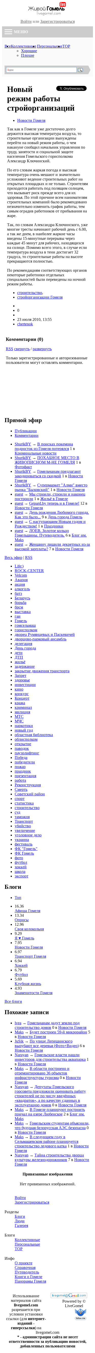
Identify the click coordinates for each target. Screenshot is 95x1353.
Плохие (27, 55)
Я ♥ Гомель (24, 938)
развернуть (42, 349)
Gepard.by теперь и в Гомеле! (54, 503)
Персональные (49, 46)
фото (19, 858)
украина (22, 839)
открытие (23, 744)
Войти (26, 21)
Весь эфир (13, 557)
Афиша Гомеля (27, 911)
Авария (21, 580)
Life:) (19, 566)
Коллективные (23, 46)
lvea (18, 1023)
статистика (24, 803)
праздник (23, 771)
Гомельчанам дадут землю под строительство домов (47, 1025)
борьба (20, 602)
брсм (19, 607)
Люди (20, 1221)
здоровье (22, 680)
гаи (18, 616)
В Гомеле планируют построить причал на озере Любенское (50, 1111)
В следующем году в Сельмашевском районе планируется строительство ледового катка (46, 1141)
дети (19, 653)
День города (25, 648)
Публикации (26, 431)
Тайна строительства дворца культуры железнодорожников (49, 1157)
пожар (20, 766)
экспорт (21, 876)
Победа (21, 757)
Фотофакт (23, 467)
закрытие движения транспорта (42, 671)
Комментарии (27, 435)
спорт (20, 798)
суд (17, 812)
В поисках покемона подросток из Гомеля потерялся (44, 446)
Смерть (21, 789)
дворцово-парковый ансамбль (40, 639)
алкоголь (22, 589)
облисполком (26, 739)
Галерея (21, 1225)
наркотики (24, 725)
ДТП (19, 657)
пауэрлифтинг (27, 753)
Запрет (20, 675)
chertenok (25, 324)
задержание (25, 666)
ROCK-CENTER (29, 570)
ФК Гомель (24, 853)
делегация (23, 643)
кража (20, 703)
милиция (22, 712)
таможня (22, 817)
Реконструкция (28, 785)
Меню (20, 32)
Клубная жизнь (28, 984)
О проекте (23, 1263)
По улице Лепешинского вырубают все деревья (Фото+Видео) (47, 1043)
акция (20, 584)
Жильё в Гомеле (54, 499)
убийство (23, 826)
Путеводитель (27, 1272)
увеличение (25, 830)
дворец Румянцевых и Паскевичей (45, 634)
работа (20, 780)
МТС (19, 716)
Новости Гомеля (31, 120)
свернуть (22, 349)
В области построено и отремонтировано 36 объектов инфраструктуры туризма (42, 1073)
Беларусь (22, 598)
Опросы (22, 920)
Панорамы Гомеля (30, 1281)
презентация (25, 776)
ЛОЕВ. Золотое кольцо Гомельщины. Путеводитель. (42, 532)
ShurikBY (23, 444)
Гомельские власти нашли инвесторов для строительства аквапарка (50, 1057)
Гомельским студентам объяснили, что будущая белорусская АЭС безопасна (52, 1125)
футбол (21, 862)
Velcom (21, 575)
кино (19, 689)
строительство (29, 292)
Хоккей (21, 965)
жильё (20, 662)
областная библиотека (34, 735)
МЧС (19, 721)
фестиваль (23, 844)
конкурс (22, 694)
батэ (18, 593)
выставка (23, 612)
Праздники (53, 526)
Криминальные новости (35, 453)
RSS (9, 349)
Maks (19, 1032)
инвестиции (25, 684)
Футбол (21, 974)
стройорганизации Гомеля (40, 297)
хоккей (21, 867)
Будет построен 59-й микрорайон (58, 1032)
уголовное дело (28, 835)
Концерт (22, 698)
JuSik (19, 1041)
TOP (66, 46)
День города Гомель (65, 517)
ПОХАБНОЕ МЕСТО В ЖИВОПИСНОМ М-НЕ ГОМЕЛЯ (47, 460)
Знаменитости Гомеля (33, 993)
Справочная (25, 1267)
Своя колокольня (29, 929)
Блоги (20, 1216)
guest (19, 494)
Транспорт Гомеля (30, 956)
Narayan (21, 1055)
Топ (18, 897)
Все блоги (13, 1001)
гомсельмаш (25, 625)
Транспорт (24, 821)
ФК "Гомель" (26, 849)
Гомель (21, 621)
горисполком (26, 630)
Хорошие (29, 51)
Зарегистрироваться (57, 21)
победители (25, 762)
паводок (22, 748)
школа (20, 871)
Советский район (30, 794)
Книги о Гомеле (28, 1276)
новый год (24, 730)
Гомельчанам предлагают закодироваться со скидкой (48, 473)
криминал (23, 707)
